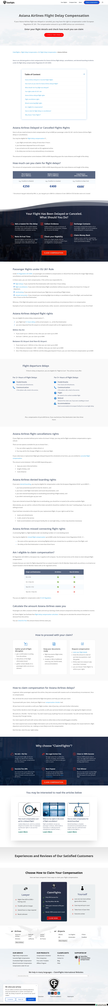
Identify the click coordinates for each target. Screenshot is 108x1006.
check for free (22, 621)
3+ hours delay (30, 322)
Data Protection (39, 996)
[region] (20, 993)
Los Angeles (72, 934)
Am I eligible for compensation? (34, 107)
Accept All (31, 999)
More (80, 2)
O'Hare (84, 934)
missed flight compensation (36, 537)
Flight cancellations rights (32, 99)
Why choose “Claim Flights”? (33, 115)
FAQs (58, 963)
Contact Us (60, 958)
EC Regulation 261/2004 (24, 274)
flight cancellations (21, 287)
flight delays (19, 284)
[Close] (36, 986)
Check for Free (53, 35)
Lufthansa (31, 939)
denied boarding (25, 484)
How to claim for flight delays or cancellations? (38, 111)
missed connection (21, 295)
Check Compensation (91, 2)
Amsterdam (72, 937)
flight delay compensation (36, 138)
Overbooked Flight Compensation (22, 960)
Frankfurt (84, 937)
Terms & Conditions (55, 996)
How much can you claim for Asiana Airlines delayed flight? (41, 83)
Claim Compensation (53, 253)
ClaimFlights (16, 52)
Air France (43, 939)
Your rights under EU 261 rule (33, 91)
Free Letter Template (43, 960)
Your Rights (64, 2)
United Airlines (42, 935)
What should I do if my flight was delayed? (37, 87)
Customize (10, 999)
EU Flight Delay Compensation (47, 52)
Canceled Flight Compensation (21, 958)
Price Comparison (41, 958)
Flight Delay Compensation (29, 52)
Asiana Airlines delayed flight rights (35, 95)
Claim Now (53, 918)
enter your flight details (80, 652)
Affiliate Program (41, 963)
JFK (59, 937)
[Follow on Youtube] (55, 993)
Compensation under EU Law (21, 966)
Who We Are (60, 955)
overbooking (19, 292)
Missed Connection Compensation (22, 963)
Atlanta (61, 934)
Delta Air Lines (30, 935)
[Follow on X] (52, 993)
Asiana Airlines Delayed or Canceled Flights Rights (39, 80)
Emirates (17, 939)
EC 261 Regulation (45, 598)
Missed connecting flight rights (33, 103)
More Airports (63, 940)
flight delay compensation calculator (46, 614)
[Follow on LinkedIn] (58, 993)
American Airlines (18, 935)
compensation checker (53, 702)
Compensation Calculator (44, 955)
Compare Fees (73, 2)
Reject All (20, 999)
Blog (58, 960)
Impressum (70, 996)
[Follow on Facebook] (49, 993)
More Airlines (19, 942)
